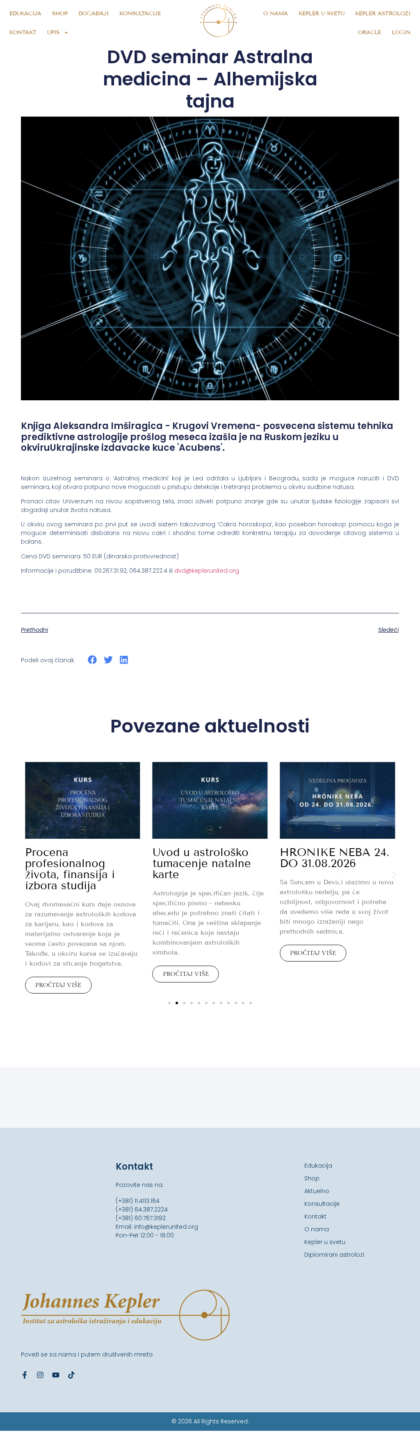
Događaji (93, 13)
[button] (92, 659)
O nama (275, 13)
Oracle (369, 32)
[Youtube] (55, 1375)
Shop (60, 13)
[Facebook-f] (24, 1375)
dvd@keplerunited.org (206, 571)
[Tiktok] (71, 1375)
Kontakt (23, 32)
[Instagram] (40, 1375)
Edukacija (25, 13)
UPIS (53, 32)
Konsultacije (140, 13)
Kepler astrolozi (383, 13)
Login (401, 32)
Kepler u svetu (322, 13)
